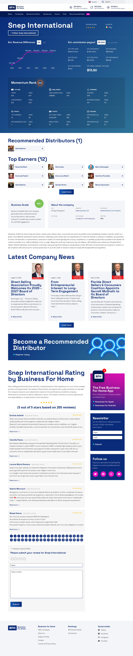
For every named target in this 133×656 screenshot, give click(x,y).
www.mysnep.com (82, 211)
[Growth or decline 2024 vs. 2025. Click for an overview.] (95, 116)
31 (48, 540)
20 (81, 536)
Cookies (41, 640)
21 (11, 540)
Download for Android (105, 405)
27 (33, 540)
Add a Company (44, 630)
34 (59, 540)
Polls (64, 14)
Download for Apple (104, 402)
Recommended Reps (77, 14)
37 (70, 540)
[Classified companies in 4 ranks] (95, 101)
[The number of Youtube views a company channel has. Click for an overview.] (19, 94)
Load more (66, 192)
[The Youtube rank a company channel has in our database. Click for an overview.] (36, 94)
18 (74, 536)
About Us (41, 633)
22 (15, 540)
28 (37, 540)
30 (44, 540)
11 (48, 536)
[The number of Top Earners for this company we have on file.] (19, 116)
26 (30, 540)
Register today (22, 355)
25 (26, 540)
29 (41, 540)
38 (74, 540)
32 (52, 540)
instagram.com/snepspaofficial (86, 218)
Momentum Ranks (33, 14)
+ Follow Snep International (23, 33)
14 (59, 536)
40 (81, 540)
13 (56, 536)
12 (52, 536)
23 (19, 540)
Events (57, 14)
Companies (19, 14)
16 (67, 536)
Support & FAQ (43, 637)
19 (78, 536)
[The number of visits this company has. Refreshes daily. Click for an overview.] (57, 116)
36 (67, 540)
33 (56, 540)
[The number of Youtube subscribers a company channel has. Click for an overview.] (19, 101)
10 (44, 536)
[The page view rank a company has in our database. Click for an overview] (74, 116)
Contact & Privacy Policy (47, 644)
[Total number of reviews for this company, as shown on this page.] (95, 94)
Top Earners (47, 14)
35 (63, 540)
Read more (14, 431)
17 (70, 536)
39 (78, 540)
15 (63, 536)
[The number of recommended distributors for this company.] (19, 123)
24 (22, 540)
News (10, 14)
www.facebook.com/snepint (110, 211)
